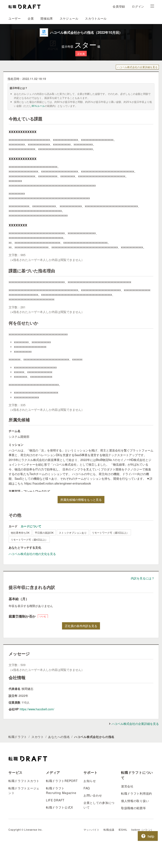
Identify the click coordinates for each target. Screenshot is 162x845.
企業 (31, 18)
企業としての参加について (99, 805)
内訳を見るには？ (142, 578)
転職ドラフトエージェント (23, 790)
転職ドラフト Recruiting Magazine (61, 790)
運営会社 (127, 786)
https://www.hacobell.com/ (37, 709)
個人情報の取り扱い (135, 801)
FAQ (87, 788)
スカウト (37, 737)
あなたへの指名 (59, 737)
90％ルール (38, 105)
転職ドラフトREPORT (62, 781)
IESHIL (123, 829)
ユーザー (14, 18)
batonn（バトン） (142, 829)
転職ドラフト (17, 737)
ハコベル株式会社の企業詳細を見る (137, 67)
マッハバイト (92, 829)
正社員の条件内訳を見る (81, 626)
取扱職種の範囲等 (133, 808)
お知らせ (90, 781)
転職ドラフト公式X (59, 807)
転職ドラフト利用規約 (136, 793)
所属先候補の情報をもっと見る (81, 499)
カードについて (31, 526)
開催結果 (46, 18)
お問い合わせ (93, 795)
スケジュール (69, 18)
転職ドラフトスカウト (23, 781)
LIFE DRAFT (55, 800)
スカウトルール (96, 18)
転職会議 (109, 829)
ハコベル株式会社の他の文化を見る (32, 554)
